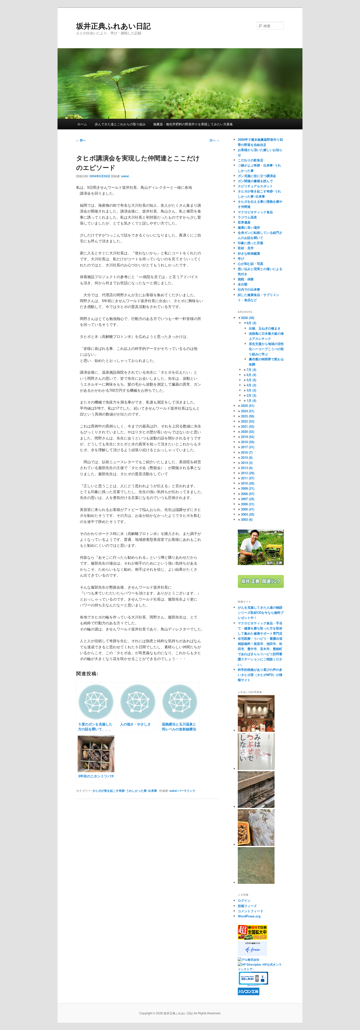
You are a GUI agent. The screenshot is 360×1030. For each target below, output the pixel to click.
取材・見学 (246, 248)
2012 (247, 473)
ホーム (82, 124)
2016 (246, 452)
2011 (247, 478)
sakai (125, 176)
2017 (247, 447)
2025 (247, 405)
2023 (247, 416)
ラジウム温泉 (247, 217)
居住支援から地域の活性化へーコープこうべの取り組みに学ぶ (266, 348)
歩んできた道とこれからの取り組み (120, 124)
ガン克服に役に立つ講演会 (257, 175)
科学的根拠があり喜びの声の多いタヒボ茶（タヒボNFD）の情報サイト (260, 674)
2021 (247, 426)
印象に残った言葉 (250, 242)
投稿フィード (247, 905)
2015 (246, 457)
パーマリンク (186, 790)
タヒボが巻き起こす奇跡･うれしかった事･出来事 (124, 790)
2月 (251, 395)
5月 (251, 380)
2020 (247, 431)
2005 (247, 509)
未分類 (242, 284)
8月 (251, 322)
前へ (81, 140)
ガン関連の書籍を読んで (255, 180)
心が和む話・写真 (250, 263)
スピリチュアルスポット (255, 186)
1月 (251, 400)
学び (241, 258)
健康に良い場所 (249, 227)
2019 (247, 436)
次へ (214, 140)
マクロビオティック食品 (255, 212)
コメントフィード (250, 911)
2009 (247, 488)
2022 (247, 421)
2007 (247, 499)
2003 (246, 519)
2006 (247, 504)
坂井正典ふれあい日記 (113, 25)
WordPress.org (249, 916)
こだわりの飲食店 (250, 160)
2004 (247, 514)
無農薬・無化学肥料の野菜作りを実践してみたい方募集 (193, 124)
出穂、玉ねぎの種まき (265, 328)
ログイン (244, 900)
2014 (246, 462)
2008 (247, 493)
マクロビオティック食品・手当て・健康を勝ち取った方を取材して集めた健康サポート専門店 (260, 628)
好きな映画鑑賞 (249, 253)
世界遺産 (244, 222)
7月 (251, 369)
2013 (246, 467)
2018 (247, 441)
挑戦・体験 (246, 279)
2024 (247, 411)
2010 (247, 483)
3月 (251, 390)
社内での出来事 (249, 289)
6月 (251, 374)
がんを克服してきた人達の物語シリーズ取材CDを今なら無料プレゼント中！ (261, 612)
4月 (251, 385)
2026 (247, 317)
